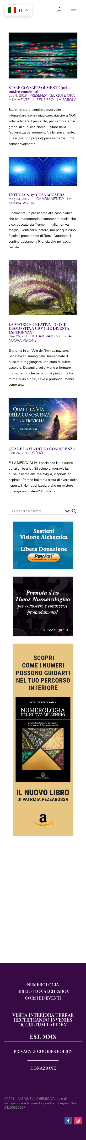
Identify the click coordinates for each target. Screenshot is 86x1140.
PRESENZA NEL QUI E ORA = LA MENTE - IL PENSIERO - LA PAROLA (43, 97)
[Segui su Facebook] (68, 1120)
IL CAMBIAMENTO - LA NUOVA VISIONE (40, 201)
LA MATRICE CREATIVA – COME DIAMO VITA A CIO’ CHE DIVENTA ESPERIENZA (39, 328)
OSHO (37, 452)
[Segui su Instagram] (78, 1120)
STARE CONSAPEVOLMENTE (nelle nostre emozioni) (39, 89)
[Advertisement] (43, 902)
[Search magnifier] (74, 511)
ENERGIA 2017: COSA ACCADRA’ (37, 194)
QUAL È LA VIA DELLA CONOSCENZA (42, 448)
